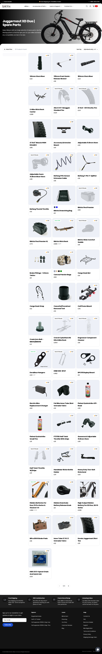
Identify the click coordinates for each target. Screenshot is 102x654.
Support (85, 625)
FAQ (84, 619)
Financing (64, 619)
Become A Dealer (88, 622)
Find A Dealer (8, 1)
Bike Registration (88, 628)
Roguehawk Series (36, 616)
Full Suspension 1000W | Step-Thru (40, 625)
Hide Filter (9, 49)
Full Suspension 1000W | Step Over (40, 622)
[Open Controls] (97, 649)
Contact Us (86, 616)
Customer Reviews (67, 625)
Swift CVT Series (35, 619)
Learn (63, 612)
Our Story (64, 622)
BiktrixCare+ (65, 616)
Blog (63, 628)
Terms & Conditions (87, 651)
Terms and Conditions (89, 631)
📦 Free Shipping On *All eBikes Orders (50, 1)
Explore (33, 612)
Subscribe (7, 625)
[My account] (90, 6)
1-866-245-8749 (94, 1)
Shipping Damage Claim (90, 637)
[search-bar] (87, 6)
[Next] (68, 586)
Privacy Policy (87, 634)
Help (84, 612)
